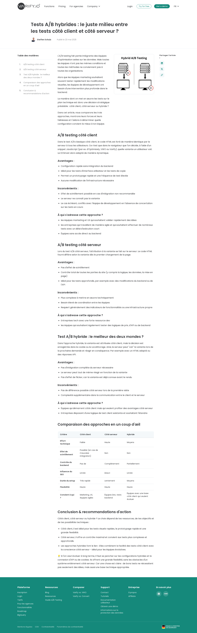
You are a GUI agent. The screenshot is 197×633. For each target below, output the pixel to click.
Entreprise (134, 587)
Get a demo (162, 6)
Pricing (62, 6)
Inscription (22, 592)
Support (105, 587)
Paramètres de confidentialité (70, 627)
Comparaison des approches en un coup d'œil (37, 84)
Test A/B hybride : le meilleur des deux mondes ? (36, 76)
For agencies (76, 6)
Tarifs (20, 600)
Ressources (51, 587)
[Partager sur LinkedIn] (161, 63)
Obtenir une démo (109, 606)
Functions (49, 6)
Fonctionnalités (24, 607)
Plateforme (23, 587)
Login (130, 6)
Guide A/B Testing (53, 600)
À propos (132, 592)
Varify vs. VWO (79, 592)
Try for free (144, 6)
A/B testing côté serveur (34, 69)
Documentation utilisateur (108, 601)
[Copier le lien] (161, 75)
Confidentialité (48, 627)
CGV (37, 627)
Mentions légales (24, 627)
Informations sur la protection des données (112, 611)
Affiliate (132, 596)
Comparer (78, 587)
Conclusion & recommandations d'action (36, 92)
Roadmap (22, 611)
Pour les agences (25, 603)
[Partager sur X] (161, 69)
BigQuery (21, 615)
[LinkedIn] (158, 593)
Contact (105, 592)
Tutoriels (105, 596)
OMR (166, 594)
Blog (47, 592)
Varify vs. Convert (81, 596)
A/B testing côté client (33, 64)
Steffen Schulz (44, 39)
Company (92, 6)
